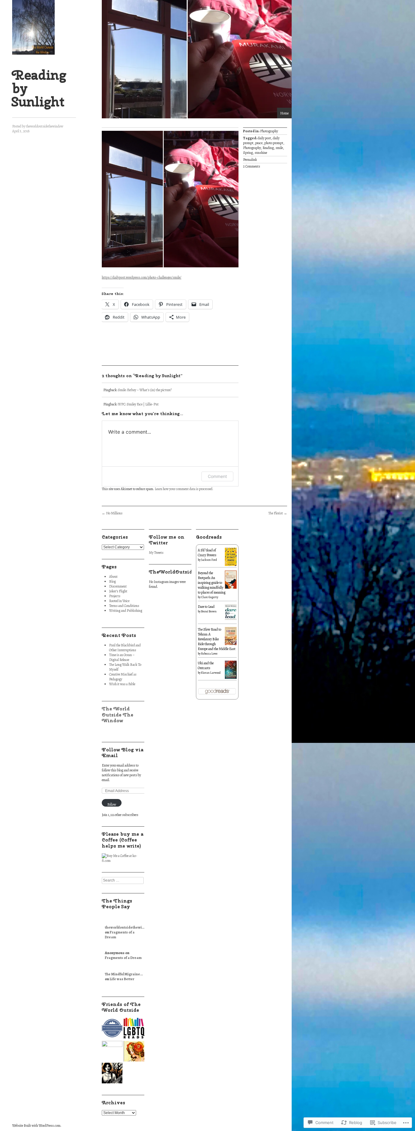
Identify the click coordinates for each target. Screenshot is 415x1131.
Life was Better (122, 979)
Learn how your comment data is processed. (184, 488)
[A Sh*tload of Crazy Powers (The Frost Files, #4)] (231, 565)
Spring (248, 152)
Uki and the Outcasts (206, 665)
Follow (111, 804)
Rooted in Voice (119, 600)
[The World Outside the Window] (33, 27)
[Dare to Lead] (231, 618)
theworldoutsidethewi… (125, 927)
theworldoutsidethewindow (44, 126)
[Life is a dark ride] (112, 1074)
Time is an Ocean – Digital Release (122, 657)
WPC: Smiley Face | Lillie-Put (138, 404)
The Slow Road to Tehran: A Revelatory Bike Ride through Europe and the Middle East (216, 639)
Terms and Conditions (124, 605)
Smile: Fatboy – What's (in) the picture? (145, 390)
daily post (264, 138)
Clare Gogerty (209, 597)
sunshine (261, 152)
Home (284, 113)
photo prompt (273, 143)
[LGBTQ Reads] (134, 1029)
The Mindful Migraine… (124, 974)
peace (258, 143)
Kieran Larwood (211, 673)
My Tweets (156, 552)
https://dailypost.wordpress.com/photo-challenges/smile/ (141, 277)
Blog (112, 581)
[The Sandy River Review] (112, 1029)
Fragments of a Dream (123, 957)
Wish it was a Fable (122, 684)
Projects (114, 596)
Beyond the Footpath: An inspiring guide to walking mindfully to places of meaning (211, 583)
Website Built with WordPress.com (36, 1125)
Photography (269, 131)
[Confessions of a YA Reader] (112, 1051)
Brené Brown (209, 611)
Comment (217, 476)
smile (279, 147)
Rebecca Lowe (209, 653)
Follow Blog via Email (122, 753)
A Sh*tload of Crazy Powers (207, 552)
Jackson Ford (209, 560)
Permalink (250, 159)
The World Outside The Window (117, 714)
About (113, 576)
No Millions (112, 513)
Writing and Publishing (125, 610)
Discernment (118, 586)
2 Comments (251, 166)
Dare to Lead (206, 606)
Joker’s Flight (118, 591)
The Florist (277, 513)
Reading (268, 147)
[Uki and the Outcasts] (231, 677)
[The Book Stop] (134, 1052)
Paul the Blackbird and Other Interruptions (125, 647)
